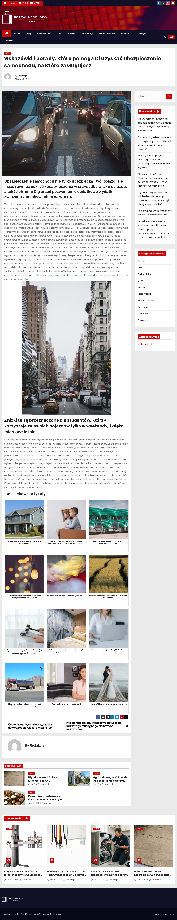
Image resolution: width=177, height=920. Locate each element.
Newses (42, 914)
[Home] (6, 33)
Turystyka (141, 33)
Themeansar (55, 914)
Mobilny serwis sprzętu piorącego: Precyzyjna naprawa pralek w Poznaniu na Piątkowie (110, 875)
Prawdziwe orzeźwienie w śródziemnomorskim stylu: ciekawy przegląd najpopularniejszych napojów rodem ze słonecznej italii (153, 229)
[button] (165, 37)
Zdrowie (9, 40)
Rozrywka (125, 33)
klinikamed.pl (145, 344)
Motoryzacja (87, 33)
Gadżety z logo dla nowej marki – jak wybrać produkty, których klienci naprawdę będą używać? (66, 875)
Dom (59, 33)
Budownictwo (44, 33)
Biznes (17, 33)
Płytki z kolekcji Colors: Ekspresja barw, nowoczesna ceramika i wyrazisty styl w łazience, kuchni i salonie (151, 876)
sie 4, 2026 (99, 879)
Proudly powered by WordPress (16, 914)
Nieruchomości (107, 33)
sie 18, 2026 (13, 879)
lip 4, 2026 (33, 784)
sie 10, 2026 (56, 879)
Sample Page (168, 914)
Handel (71, 33)
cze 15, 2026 (34, 803)
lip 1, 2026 (98, 784)
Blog (29, 33)
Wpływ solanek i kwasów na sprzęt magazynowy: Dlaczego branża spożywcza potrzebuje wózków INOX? (22, 876)
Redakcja (22, 76)
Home (156, 914)
